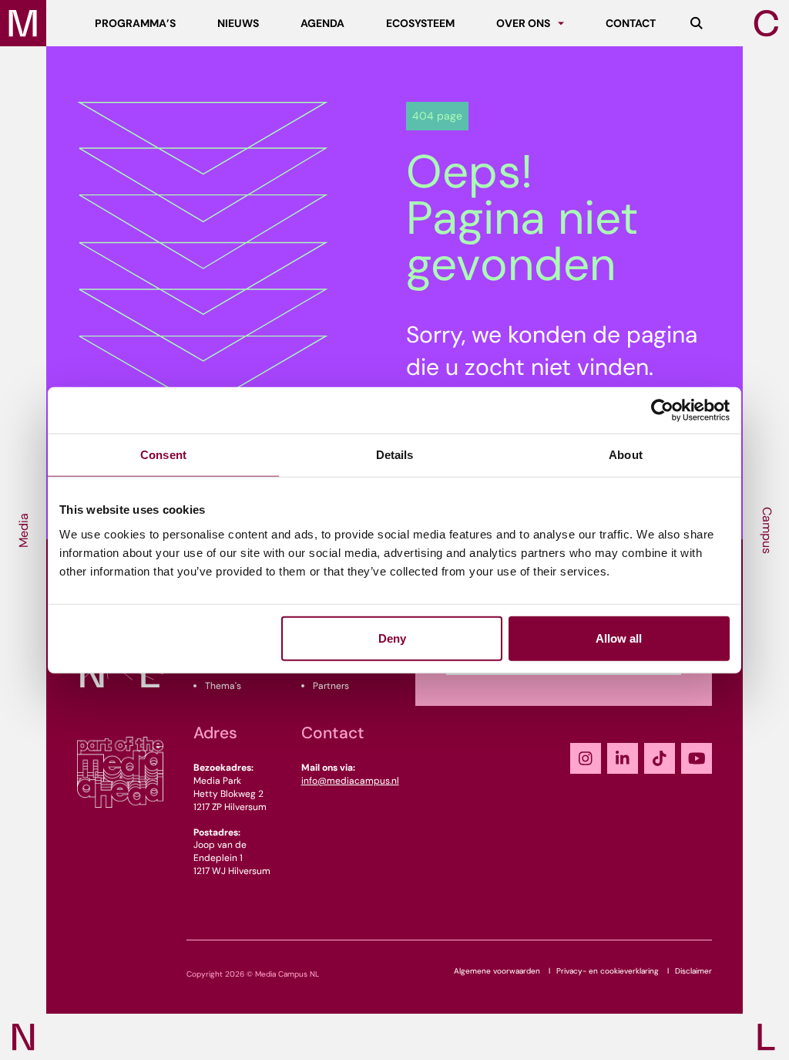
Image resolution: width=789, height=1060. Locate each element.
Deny (392, 637)
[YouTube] (696, 758)
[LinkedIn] (622, 758)
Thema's (223, 686)
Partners (331, 686)
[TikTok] (659, 758)
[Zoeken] (696, 23)
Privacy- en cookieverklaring (607, 971)
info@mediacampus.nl (350, 781)
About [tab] (626, 454)
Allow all (619, 637)
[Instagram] (585, 758)
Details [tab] (395, 454)
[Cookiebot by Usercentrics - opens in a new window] (662, 410)
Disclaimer (693, 971)
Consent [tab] (163, 454)
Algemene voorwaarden (497, 971)
